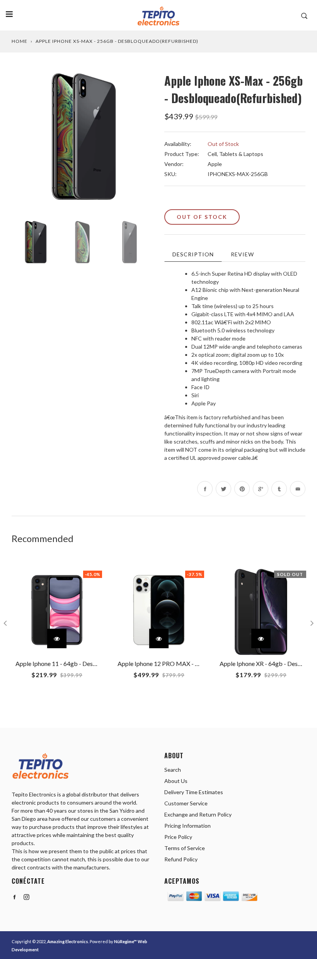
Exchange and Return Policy (198, 814)
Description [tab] (193, 254)
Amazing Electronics (67, 941)
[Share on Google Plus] (260, 488)
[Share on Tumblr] (279, 488)
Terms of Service (184, 848)
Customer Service (186, 803)
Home (19, 41)
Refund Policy (181, 859)
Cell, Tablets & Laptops (235, 154)
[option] (82, 142)
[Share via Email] (297, 488)
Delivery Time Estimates (193, 792)
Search (172, 769)
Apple (215, 164)
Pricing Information (187, 825)
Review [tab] (242, 254)
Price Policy (178, 837)
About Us (175, 781)
